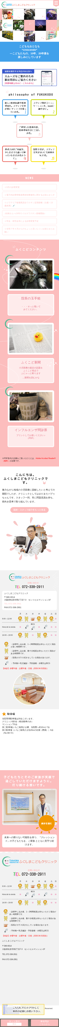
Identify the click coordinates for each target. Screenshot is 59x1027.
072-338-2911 (33, 585)
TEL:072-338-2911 (12, 604)
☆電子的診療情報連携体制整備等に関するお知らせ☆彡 (29, 195)
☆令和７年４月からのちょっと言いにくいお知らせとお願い (29, 230)
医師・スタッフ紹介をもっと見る (29, 510)
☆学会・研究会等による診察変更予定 (21, 221)
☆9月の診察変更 (12, 187)
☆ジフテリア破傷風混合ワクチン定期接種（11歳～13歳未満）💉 (28, 204)
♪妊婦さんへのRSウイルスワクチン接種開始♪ (24, 213)
